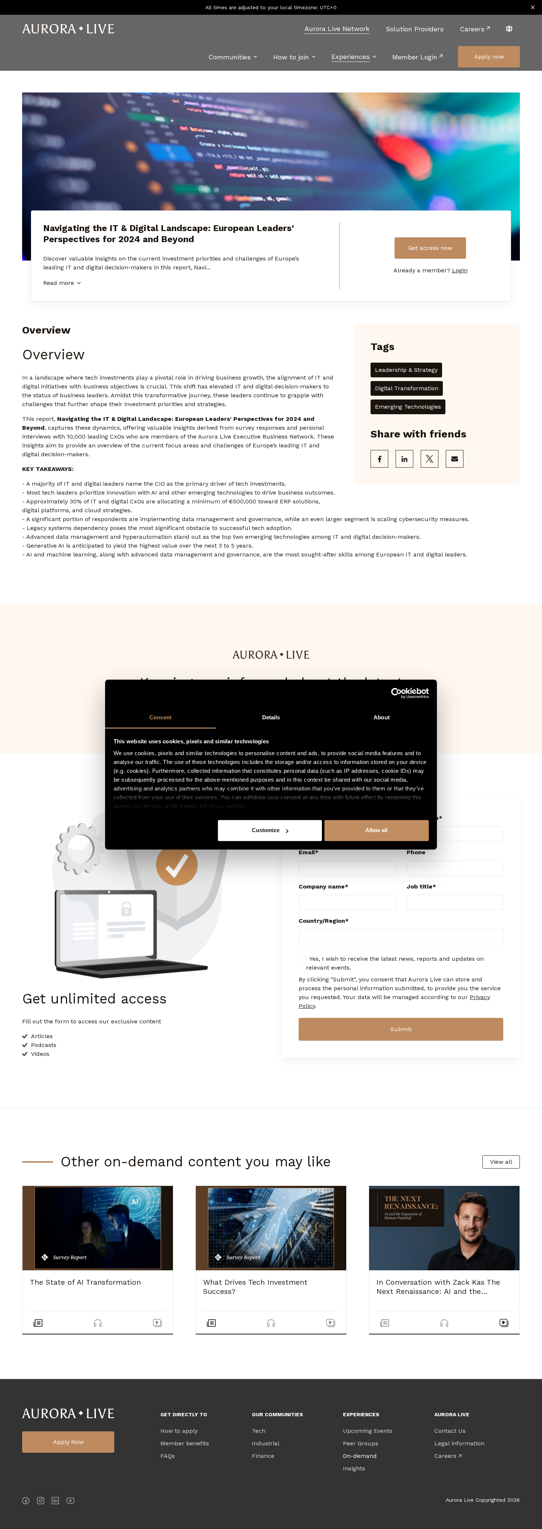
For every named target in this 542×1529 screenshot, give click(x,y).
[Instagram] (40, 1502)
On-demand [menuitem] (360, 1456)
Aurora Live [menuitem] (451, 1414)
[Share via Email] (454, 459)
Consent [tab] (160, 717)
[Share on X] (429, 459)
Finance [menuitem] (263, 1456)
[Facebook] (25, 1502)
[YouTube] (70, 1502)
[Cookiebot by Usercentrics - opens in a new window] (396, 693)
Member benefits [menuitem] (184, 1443)
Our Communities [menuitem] (277, 1414)
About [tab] (382, 717)
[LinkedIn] (55, 1502)
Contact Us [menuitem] (450, 1431)
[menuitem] (337, 29)
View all (501, 1161)
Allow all (376, 830)
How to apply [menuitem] (179, 1431)
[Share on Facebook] (379, 459)
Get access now (430, 247)
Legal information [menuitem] (459, 1443)
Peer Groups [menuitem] (360, 1443)
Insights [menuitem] (354, 1469)
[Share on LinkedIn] (404, 459)
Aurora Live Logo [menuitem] (68, 1413)
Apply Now (68, 1441)
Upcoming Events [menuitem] (367, 1431)
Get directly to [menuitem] (183, 1414)
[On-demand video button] (157, 1323)
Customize (265, 830)
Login (460, 270)
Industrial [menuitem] (265, 1443)
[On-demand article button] (38, 1323)
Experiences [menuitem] (361, 1414)
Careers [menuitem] (445, 1456)
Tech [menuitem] (258, 1431)
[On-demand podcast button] (98, 1323)
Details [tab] (271, 717)
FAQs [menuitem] (167, 1456)
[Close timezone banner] (532, 7)
